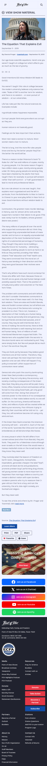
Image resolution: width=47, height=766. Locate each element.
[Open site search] (41, 4)
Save (23, 538)
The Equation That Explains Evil (22, 520)
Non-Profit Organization (11, 743)
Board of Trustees (8, 753)
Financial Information (10, 762)
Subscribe (35, 709)
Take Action (35, 694)
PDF (16, 533)
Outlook (5, 721)
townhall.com (22, 54)
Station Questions (32, 721)
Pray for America (31, 665)
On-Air (4, 746)
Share (27, 533)
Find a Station (30, 718)
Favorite (10, 538)
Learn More (9, 526)
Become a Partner (35, 701)
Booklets (28, 668)
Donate (35, 687)
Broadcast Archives (9, 668)
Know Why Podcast (9, 674)
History (4, 737)
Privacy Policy (7, 756)
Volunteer (28, 740)
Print (6, 533)
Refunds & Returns (32, 743)
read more (19, 504)
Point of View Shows (9, 665)
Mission (5, 740)
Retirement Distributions (11, 699)
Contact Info (30, 737)
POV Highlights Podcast (11, 678)
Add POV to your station (34, 725)
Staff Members (7, 749)
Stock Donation (8, 696)
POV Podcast (7, 681)
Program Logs (30, 728)
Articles (28, 674)
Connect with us (31, 671)
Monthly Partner (8, 693)
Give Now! (23, 565)
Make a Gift (6, 690)
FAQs (4, 759)
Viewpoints (6, 671)
